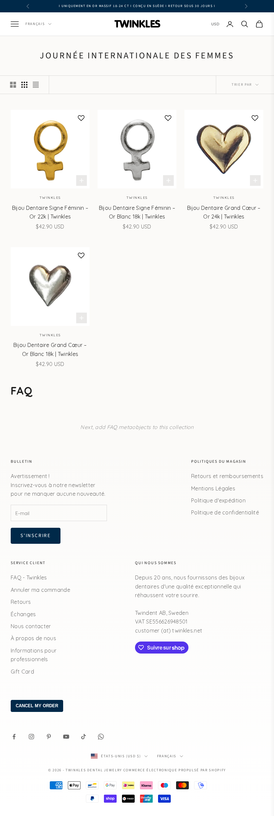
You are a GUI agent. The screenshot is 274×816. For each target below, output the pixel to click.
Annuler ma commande (40, 589)
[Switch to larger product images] (13, 85)
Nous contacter (31, 626)
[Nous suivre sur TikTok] (83, 736)
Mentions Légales (213, 488)
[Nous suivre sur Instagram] (31, 736)
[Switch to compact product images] (36, 85)
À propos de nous (33, 638)
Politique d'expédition (218, 500)
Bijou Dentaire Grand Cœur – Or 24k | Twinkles (224, 212)
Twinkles (50, 197)
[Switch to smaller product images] (24, 85)
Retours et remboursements (227, 476)
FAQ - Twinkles (29, 577)
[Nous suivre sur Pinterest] (48, 736)
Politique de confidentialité (225, 512)
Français (35, 23)
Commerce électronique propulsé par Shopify (174, 770)
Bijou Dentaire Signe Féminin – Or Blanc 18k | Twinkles (137, 212)
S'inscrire (35, 535)
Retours (21, 601)
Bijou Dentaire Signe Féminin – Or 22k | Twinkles (50, 212)
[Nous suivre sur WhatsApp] (101, 736)
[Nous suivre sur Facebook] (14, 736)
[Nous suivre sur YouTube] (66, 736)
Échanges (23, 614)
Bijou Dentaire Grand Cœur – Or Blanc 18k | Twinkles (50, 349)
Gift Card (22, 671)
